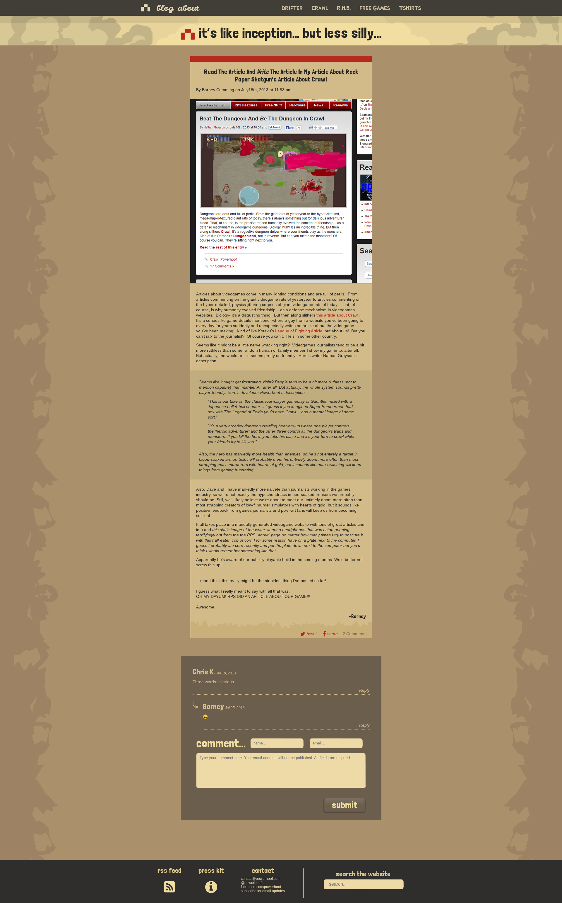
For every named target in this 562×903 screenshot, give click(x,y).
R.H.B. (344, 8)
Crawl (320, 8)
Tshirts (410, 8)
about (188, 8)
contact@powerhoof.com (260, 879)
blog (165, 8)
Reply (364, 690)
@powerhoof (251, 883)
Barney (213, 706)
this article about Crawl (337, 315)
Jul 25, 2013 (235, 708)
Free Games (375, 8)
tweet (312, 633)
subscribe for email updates (263, 891)
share (333, 633)
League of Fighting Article (298, 331)
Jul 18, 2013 (226, 673)
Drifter (292, 8)
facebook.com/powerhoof (261, 887)
